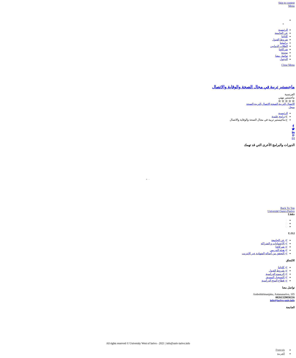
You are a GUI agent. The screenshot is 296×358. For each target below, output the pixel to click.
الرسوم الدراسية (275, 274)
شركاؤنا (283, 49)
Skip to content (286, 2)
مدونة (284, 52)
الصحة (274, 103)
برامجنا (284, 42)
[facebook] (286, 220)
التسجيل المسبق (275, 277)
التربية (282, 103)
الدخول (284, 59)
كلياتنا (284, 36)
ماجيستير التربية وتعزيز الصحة (141, 201)
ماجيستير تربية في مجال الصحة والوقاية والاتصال (253, 87)
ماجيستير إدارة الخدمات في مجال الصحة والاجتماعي (70, 201)
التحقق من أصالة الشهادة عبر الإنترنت (263, 253)
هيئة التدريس (277, 250)
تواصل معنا (281, 55)
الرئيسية (283, 29)
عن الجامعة (281, 33)
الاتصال (290, 103)
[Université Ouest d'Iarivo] (291, 13)
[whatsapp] (286, 223)
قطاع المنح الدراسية (273, 280)
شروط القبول (280, 39)
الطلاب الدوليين (279, 46)
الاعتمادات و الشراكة (273, 243)
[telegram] (286, 226)
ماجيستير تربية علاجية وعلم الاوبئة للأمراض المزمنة (195, 201)
